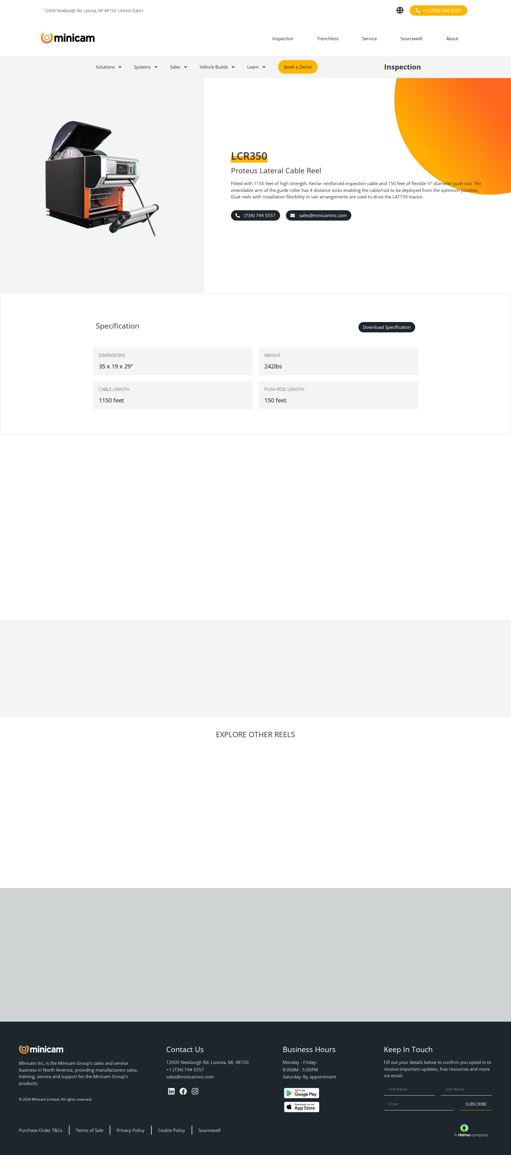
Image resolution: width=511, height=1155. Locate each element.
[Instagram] (195, 1091)
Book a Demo (298, 67)
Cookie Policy (171, 1130)
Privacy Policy (131, 1130)
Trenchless (328, 38)
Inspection (282, 38)
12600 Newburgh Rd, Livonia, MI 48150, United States (93, 10)
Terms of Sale (89, 1130)
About (452, 38)
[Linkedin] (171, 1091)
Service (369, 38)
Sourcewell (411, 38)
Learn (253, 67)
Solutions (105, 67)
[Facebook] (183, 1091)
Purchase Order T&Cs (40, 1130)
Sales (175, 67)
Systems (142, 67)
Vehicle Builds (214, 67)
